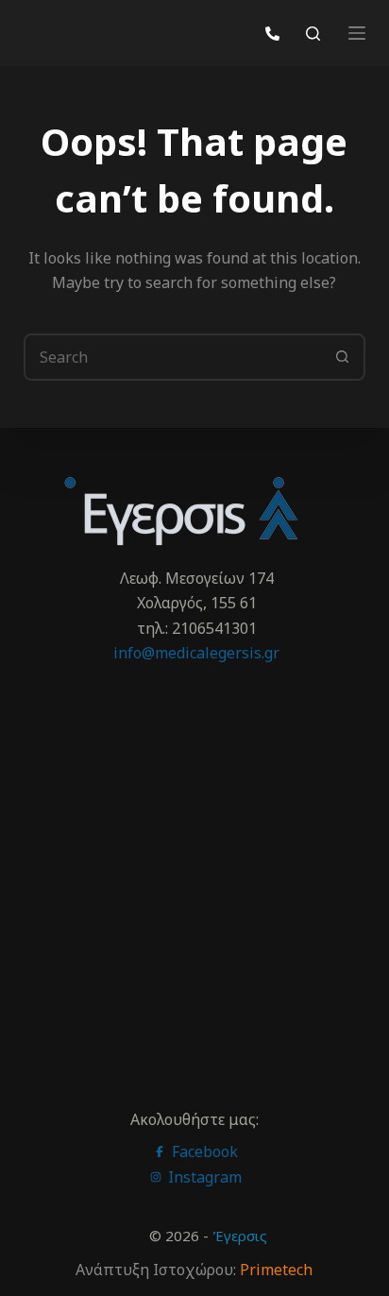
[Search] (313, 33)
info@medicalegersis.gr (196, 652)
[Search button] (342, 357)
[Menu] (356, 33)
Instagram (203, 1177)
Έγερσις (239, 1235)
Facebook (203, 1151)
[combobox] (173, 357)
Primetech (276, 1269)
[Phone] (272, 33)
